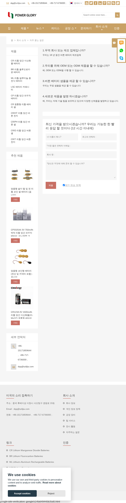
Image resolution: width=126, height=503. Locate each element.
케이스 (55, 28)
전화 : (9, 415)
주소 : (9, 403)
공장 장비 (70, 415)
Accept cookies (22, 493)
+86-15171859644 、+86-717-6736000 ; (48, 3)
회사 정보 (70, 403)
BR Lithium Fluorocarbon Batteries (26, 456)
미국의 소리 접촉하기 (19, 395)
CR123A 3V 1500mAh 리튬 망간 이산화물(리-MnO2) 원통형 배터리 (22, 315)
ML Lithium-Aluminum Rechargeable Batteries (31, 462)
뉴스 (39, 28)
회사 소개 (101, 26)
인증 (117, 28)
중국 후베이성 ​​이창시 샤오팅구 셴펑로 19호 (34, 403)
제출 (51, 185)
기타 (15, 199)
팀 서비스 (70, 420)
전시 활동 (70, 426)
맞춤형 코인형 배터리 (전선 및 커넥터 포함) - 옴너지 (22, 274)
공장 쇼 (69, 28)
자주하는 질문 (73, 432)
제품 (23, 28)
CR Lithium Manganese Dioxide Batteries (29, 450)
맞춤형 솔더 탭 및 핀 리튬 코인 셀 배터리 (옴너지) (22, 191)
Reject (51, 493)
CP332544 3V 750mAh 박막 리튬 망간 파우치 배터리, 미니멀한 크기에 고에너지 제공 (22, 233)
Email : (9, 409)
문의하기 (86, 28)
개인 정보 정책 (73, 409)
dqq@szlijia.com (17, 3)
